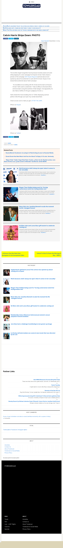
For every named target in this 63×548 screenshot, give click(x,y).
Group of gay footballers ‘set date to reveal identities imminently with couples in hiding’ (26, 416)
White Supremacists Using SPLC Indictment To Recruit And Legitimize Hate (39, 396)
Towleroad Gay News (31, 6)
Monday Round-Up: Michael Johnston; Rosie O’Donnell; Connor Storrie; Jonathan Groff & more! (34, 401)
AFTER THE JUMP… (36, 100)
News (9, 143)
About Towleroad (9, 449)
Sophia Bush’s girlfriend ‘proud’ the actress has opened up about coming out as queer (26, 26)
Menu (32, 2)
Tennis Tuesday (55, 385)
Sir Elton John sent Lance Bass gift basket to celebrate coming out (32, 306)
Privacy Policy (8, 453)
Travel (6, 519)
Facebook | (14, 429)
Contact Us (8, 447)
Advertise (7, 445)
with (31, 77)
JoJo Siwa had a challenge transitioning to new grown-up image (31, 324)
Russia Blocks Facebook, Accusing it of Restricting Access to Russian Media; (30, 153)
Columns (7, 526)
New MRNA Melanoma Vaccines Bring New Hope (47, 379)
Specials (7, 529)
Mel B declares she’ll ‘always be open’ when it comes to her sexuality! (22, 28)
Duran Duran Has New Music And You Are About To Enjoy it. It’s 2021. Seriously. (30, 156)
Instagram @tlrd (22, 429)
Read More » (43, 175)
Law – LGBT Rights (10, 524)
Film (6, 521)
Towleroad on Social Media (12, 451)
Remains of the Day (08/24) (52, 390)
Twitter (18, 133)
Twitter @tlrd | (7, 429)
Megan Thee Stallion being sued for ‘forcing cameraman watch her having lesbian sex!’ (26, 30)
